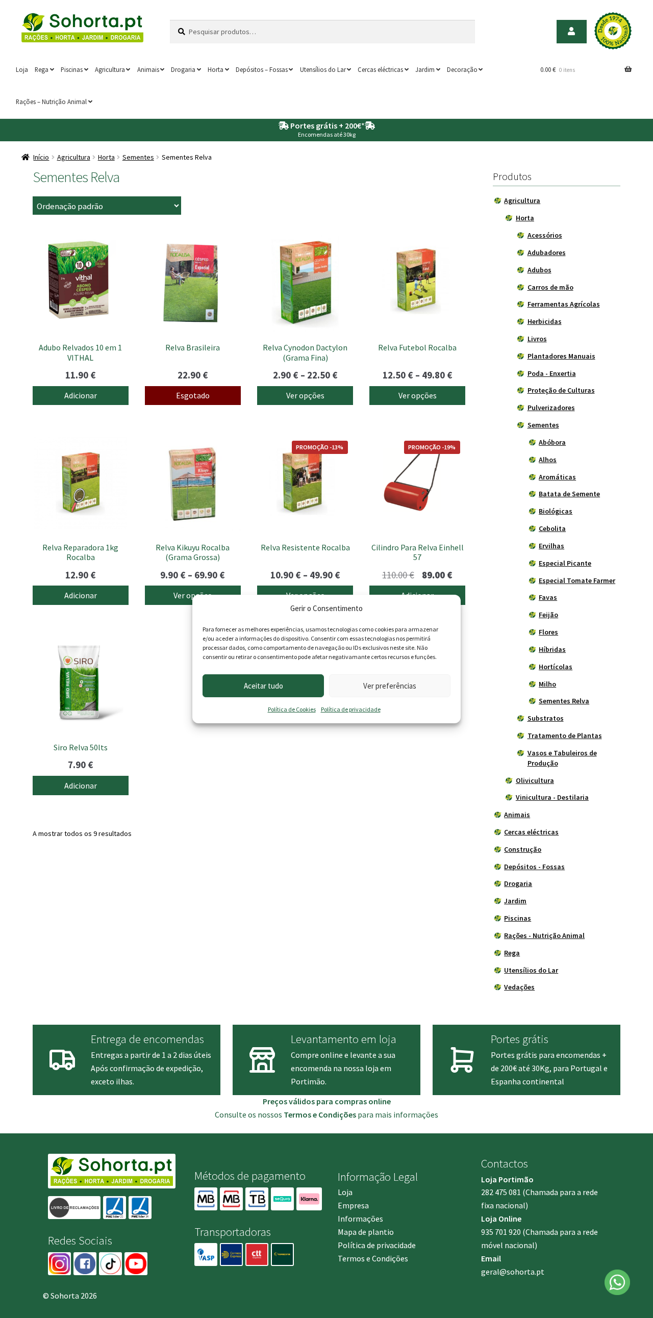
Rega (41, 69)
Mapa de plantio (366, 1232)
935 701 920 (501, 1232)
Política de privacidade (351, 709)
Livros (537, 338)
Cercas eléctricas (380, 69)
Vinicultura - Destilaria (552, 797)
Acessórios (545, 235)
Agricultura (110, 69)
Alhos (548, 459)
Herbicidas (545, 321)
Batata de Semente (569, 493)
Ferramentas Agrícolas (564, 304)
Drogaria (183, 69)
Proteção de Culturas (561, 390)
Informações (360, 1218)
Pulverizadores (551, 407)
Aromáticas (557, 476)
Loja (22, 69)
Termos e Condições (373, 1258)
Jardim (425, 69)
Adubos (539, 269)
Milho (547, 684)
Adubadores (547, 252)
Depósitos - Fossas (534, 866)
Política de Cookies (292, 709)
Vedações (519, 987)
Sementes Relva (564, 700)
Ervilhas (551, 545)
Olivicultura (535, 780)
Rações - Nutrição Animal (544, 935)
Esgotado (193, 395)
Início (41, 157)
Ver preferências (389, 686)
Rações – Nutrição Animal (51, 101)
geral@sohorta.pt (512, 1271)
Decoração (462, 69)
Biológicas (555, 511)
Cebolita (552, 528)
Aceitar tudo (263, 686)
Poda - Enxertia (552, 373)
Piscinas (72, 69)
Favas (548, 597)
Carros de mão (550, 287)
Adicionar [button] (80, 395)
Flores (548, 632)
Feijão (548, 614)
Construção (522, 849)
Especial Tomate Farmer (577, 580)
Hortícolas (555, 666)
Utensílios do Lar (323, 69)
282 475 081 (501, 1192)
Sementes (138, 157)
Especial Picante (565, 563)
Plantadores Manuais (561, 356)
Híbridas (552, 649)
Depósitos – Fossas (262, 69)
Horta (215, 69)
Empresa (353, 1205)
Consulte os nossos (285, 1114)
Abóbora (552, 442)
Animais (148, 69)
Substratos (546, 718)
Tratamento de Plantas (565, 735)
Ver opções (305, 395)
